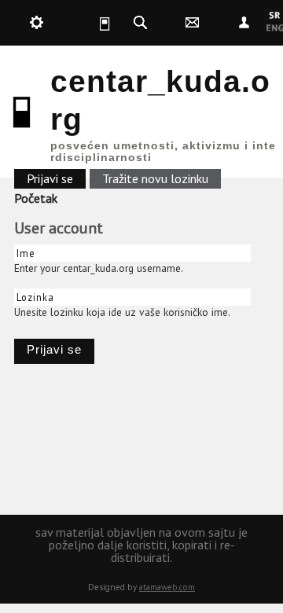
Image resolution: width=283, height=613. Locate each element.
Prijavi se (56, 178)
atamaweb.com (167, 587)
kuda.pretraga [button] (140, 23)
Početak (35, 198)
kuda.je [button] (88, 23)
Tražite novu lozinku (155, 178)
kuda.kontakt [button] (192, 23)
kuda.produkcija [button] (36, 23)
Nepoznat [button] (244, 23)
